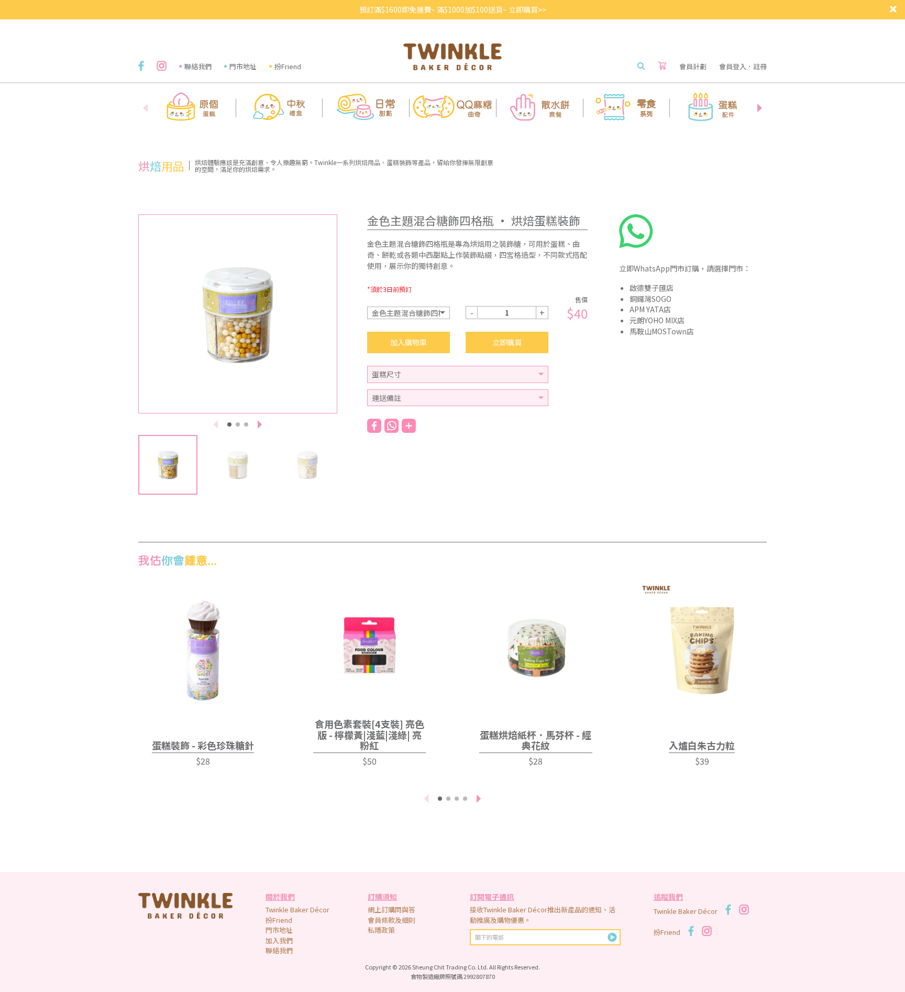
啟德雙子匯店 (652, 287)
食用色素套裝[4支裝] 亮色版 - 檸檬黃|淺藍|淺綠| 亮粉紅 (369, 735)
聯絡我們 (198, 66)
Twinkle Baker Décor (297, 909)
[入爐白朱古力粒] (702, 645)
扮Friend (287, 66)
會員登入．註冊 (743, 66)
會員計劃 (693, 66)
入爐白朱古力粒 (702, 745)
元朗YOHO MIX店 (657, 320)
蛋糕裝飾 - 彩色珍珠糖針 (203, 745)
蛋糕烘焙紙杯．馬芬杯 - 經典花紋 (535, 740)
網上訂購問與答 (391, 909)
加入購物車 (408, 342)
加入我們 (279, 940)
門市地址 (243, 66)
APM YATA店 (650, 309)
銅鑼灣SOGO (650, 298)
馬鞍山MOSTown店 (662, 331)
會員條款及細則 (391, 920)
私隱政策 (381, 930)
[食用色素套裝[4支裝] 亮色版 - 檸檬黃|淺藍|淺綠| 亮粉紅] (370, 645)
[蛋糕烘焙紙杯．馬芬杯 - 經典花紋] (536, 645)
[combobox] (408, 313)
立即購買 (507, 342)
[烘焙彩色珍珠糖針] (203, 645)
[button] (759, 108)
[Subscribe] (612, 937)
